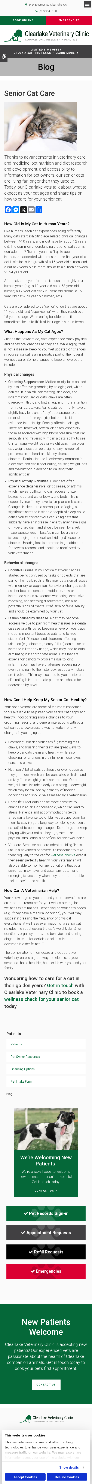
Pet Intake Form (21, 1081)
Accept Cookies (25, 1477)
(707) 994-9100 (48, 11)
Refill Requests (49, 1252)
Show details (69, 1467)
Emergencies (69, 20)
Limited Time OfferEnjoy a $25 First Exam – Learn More (44, 51)
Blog (9, 1094)
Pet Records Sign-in (48, 1213)
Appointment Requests (48, 1232)
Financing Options (23, 1069)
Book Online (23, 20)
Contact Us (46, 1384)
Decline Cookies (67, 1477)
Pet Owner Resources (25, 1056)
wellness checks (63, 855)
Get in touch (60, 985)
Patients (16, 1044)
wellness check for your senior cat (41, 999)
